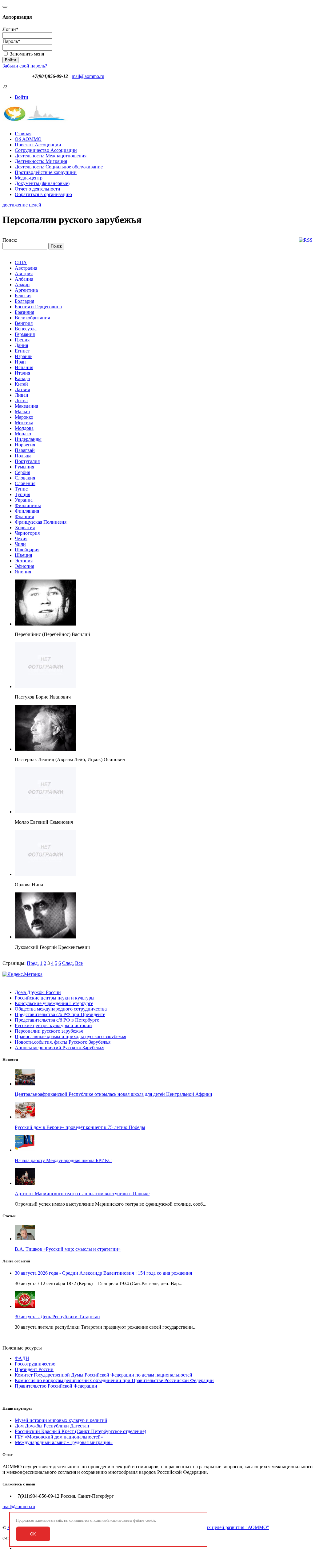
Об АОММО (28, 139)
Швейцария (27, 549)
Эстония (24, 560)
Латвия (22, 389)
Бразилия (24, 312)
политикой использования (112, 1520)
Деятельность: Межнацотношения (50, 155)
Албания (24, 279)
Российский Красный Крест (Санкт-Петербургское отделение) (80, 1431)
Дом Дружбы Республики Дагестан (52, 1425)
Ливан (21, 395)
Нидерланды (28, 439)
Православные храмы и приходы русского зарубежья (70, 1036)
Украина (24, 500)
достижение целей (21, 204)
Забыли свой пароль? (24, 65)
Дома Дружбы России (38, 992)
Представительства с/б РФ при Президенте (60, 1014)
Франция (24, 516)
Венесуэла (26, 328)
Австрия (24, 273)
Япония (23, 571)
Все (79, 963)
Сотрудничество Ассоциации (46, 150)
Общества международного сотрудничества (61, 1008)
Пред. (33, 963)
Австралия (26, 268)
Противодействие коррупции (46, 172)
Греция (22, 339)
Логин (10, 29)
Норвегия (25, 444)
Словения (25, 483)
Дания (21, 345)
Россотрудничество (35, 1363)
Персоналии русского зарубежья (49, 1031)
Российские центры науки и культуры (54, 997)
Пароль (11, 41)
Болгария (24, 301)
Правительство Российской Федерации (56, 1385)
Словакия (25, 477)
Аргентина (26, 290)
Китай (21, 384)
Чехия (21, 538)
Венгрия (24, 323)
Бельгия (23, 295)
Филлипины (28, 505)
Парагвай (25, 450)
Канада (22, 378)
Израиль (23, 356)
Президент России (34, 1369)
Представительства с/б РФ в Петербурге (57, 1020)
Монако (23, 433)
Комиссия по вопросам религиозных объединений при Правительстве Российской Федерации (114, 1380)
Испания (24, 367)
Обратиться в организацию (43, 194)
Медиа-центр (28, 177)
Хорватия (25, 527)
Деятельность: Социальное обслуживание (59, 166)
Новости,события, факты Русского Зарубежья (62, 1042)
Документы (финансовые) (42, 183)
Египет (22, 350)
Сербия (22, 472)
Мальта (22, 411)
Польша (23, 455)
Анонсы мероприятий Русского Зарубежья (59, 1047)
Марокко (24, 417)
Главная (23, 133)
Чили (20, 544)
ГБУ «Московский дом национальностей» (59, 1436)
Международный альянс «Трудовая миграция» (64, 1442)
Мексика (24, 422)
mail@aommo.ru (88, 76)
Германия (25, 334)
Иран (20, 361)
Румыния (24, 466)
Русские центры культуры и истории (53, 1025)
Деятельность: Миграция (41, 161)
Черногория (27, 533)
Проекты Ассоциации (38, 144)
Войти (21, 97)
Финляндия (27, 511)
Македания (26, 406)
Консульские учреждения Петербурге (54, 1003)
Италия (22, 373)
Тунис (21, 488)
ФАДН (22, 1358)
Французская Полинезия (40, 522)
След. (68, 963)
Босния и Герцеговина (38, 306)
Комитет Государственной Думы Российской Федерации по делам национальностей (103, 1374)
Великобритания (32, 317)
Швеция (23, 555)
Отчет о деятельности (37, 188)
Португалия (27, 461)
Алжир (22, 284)
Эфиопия (24, 566)
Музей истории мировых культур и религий (61, 1420)
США (21, 262)
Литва (21, 400)
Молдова (24, 428)
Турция (22, 494)
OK (33, 1534)
